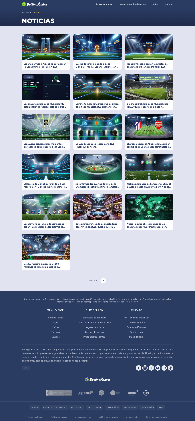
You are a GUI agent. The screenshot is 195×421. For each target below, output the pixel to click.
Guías (155, 4)
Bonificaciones (55, 317)
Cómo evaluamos (136, 322)
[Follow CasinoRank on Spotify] (164, 368)
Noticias (169, 4)
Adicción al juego (35, 417)
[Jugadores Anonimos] (101, 393)
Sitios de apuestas (104, 4)
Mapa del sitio (136, 336)
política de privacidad (108, 417)
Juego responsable (94, 327)
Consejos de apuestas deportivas (94, 322)
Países (55, 327)
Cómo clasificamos (136, 327)
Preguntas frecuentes (94, 336)
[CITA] (115, 393)
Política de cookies (59, 417)
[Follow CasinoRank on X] (151, 368)
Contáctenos (136, 332)
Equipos (55, 336)
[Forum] (132, 393)
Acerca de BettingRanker (136, 317)
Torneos (55, 332)
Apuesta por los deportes (133, 4)
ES (24, 368)
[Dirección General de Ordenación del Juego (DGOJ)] (59, 393)
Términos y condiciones (156, 417)
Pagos (55, 322)
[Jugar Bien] (85, 393)
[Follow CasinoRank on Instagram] (145, 368)
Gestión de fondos (94, 332)
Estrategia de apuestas (94, 317)
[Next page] (103, 280)
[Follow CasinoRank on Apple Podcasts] (170, 368)
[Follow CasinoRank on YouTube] (157, 368)
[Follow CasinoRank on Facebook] (138, 368)
